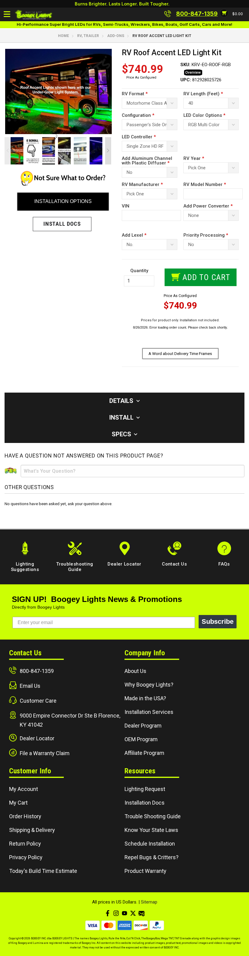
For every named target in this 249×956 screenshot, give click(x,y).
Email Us (30, 686)
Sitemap (149, 902)
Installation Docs (144, 802)
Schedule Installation (149, 843)
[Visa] (92, 925)
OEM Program (141, 739)
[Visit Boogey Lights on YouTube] (124, 913)
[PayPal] (156, 925)
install (122, 417)
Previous (8, 150)
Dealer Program (143, 725)
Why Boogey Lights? (148, 684)
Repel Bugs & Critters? (151, 857)
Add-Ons (115, 36)
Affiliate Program (144, 753)
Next (108, 150)
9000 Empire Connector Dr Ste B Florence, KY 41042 (70, 720)
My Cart (18, 802)
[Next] (101, 91)
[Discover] (140, 925)
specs (122, 434)
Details (122, 400)
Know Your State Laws (151, 830)
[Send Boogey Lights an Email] (141, 913)
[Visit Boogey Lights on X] (133, 913)
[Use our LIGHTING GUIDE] (63, 184)
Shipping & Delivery (32, 830)
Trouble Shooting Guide (152, 816)
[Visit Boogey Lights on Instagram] (116, 913)
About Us (135, 671)
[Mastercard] (108, 925)
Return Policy (25, 843)
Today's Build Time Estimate (43, 871)
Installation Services (148, 712)
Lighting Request (144, 789)
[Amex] (124, 925)
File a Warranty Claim (45, 753)
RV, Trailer (88, 36)
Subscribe (218, 621)
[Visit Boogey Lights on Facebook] (107, 913)
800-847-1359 (37, 671)
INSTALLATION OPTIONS (63, 201)
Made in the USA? (145, 698)
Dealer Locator (37, 738)
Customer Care (38, 701)
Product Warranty (145, 871)
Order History (25, 816)
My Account (23, 789)
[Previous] (14, 91)
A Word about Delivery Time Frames (180, 353)
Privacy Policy (26, 857)
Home (63, 36)
